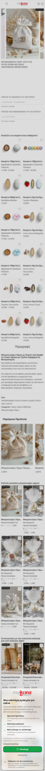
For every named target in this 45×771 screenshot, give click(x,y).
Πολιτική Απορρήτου (10, 744)
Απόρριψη (22, 755)
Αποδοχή (24, 749)
